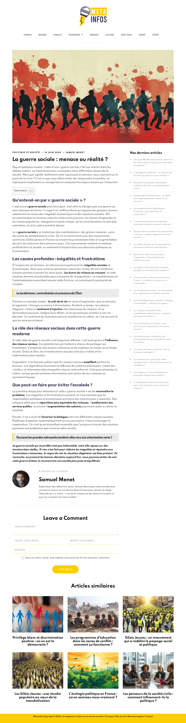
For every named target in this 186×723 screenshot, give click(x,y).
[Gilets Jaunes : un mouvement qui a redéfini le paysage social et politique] (148, 614)
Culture (109, 35)
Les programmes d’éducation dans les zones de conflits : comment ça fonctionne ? (93, 641)
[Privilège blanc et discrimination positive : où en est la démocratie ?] (37, 614)
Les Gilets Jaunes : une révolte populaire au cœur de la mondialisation (38, 697)
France (28, 35)
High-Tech (126, 35)
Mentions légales (136, 716)
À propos (109, 716)
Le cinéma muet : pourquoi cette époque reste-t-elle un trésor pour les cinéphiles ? (152, 362)
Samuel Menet (75, 153)
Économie (74, 35)
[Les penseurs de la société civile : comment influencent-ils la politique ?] (148, 670)
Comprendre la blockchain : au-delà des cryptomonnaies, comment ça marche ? (152, 198)
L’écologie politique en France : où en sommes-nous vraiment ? (93, 695)
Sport (155, 35)
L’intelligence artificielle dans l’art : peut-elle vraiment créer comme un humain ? (152, 385)
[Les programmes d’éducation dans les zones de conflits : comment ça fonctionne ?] (93, 614)
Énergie (94, 35)
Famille (57, 35)
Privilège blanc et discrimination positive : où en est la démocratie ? (37, 641)
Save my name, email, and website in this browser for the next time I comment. (67, 558)
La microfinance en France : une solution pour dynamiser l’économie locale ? (152, 326)
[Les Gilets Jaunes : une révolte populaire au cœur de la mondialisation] (37, 670)
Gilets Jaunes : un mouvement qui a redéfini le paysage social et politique (148, 641)
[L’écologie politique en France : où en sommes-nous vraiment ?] (93, 670)
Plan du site (120, 716)
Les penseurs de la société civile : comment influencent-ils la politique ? (148, 697)
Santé (142, 35)
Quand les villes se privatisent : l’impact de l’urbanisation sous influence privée (149, 257)
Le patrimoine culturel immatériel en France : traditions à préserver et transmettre (152, 280)
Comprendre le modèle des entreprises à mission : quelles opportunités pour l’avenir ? (153, 234)
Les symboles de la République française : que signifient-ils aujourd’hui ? (149, 211)
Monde (42, 35)
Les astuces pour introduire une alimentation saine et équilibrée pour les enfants (152, 339)
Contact (149, 716)
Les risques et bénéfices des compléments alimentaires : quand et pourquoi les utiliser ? (152, 313)
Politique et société (26, 153)
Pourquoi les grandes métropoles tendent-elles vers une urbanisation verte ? (151, 185)
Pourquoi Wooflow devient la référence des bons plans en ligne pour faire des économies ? (153, 162)
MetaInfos (38, 716)
